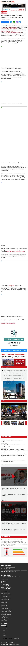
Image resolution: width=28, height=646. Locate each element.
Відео (3, 400)
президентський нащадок (7, 30)
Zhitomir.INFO (8, 642)
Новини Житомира (6, 436)
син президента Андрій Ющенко (9, 27)
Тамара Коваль (14, 571)
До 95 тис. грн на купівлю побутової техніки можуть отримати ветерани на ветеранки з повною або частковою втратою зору (15, 378)
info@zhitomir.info (10, 567)
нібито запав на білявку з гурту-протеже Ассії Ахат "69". (13, 30)
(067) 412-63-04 (16, 576)
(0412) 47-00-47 (7, 576)
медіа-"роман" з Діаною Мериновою (13, 32)
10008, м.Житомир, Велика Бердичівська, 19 (16, 570)
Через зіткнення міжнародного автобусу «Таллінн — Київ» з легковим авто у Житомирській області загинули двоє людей (14, 455)
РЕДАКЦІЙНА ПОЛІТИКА (4, 624)
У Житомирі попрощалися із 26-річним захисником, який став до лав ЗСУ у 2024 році (13, 460)
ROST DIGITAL (16, 644)
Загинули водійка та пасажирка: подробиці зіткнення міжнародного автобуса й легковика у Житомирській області (14, 450)
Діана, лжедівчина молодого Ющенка (15, 251)
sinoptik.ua (16, 638)
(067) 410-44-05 (7, 568)
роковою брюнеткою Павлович (9, 28)
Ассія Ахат (11, 285)
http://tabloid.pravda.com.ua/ (8, 323)
